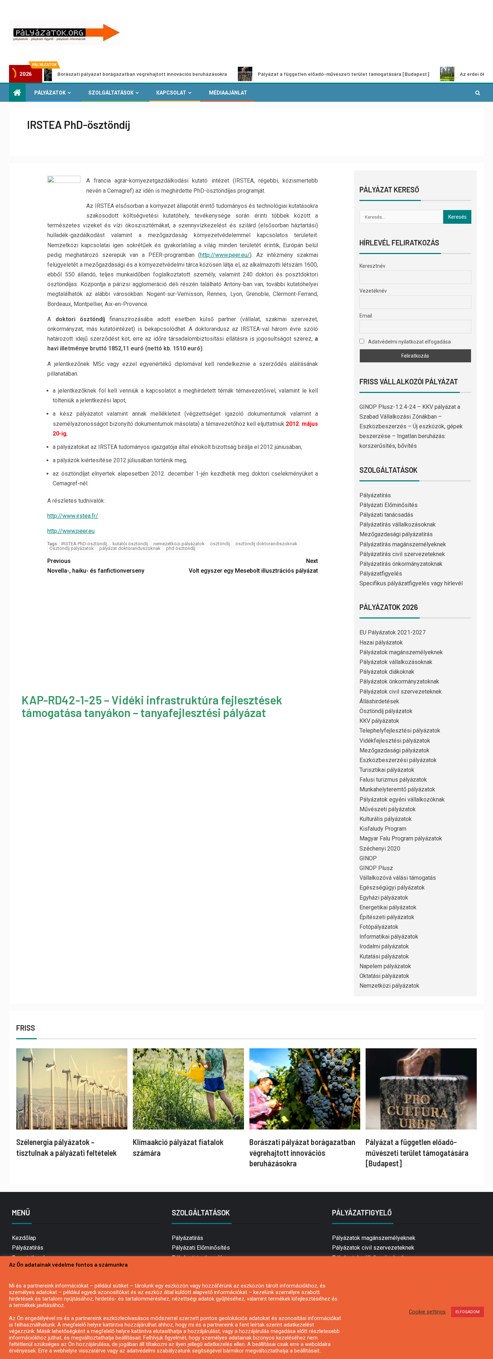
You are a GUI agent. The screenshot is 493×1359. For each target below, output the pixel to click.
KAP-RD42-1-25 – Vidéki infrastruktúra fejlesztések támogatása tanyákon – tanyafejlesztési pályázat (152, 706)
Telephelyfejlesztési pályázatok (399, 730)
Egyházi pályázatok (383, 897)
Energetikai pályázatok (387, 907)
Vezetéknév (373, 291)
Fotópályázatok (378, 926)
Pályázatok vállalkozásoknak (395, 662)
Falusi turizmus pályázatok (393, 779)
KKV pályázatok (379, 720)
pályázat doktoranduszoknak (130, 548)
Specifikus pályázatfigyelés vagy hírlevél (411, 583)
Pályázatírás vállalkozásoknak (397, 524)
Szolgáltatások (111, 93)
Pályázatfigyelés (380, 573)
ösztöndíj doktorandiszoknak (266, 543)
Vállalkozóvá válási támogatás (397, 877)
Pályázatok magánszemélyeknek (401, 652)
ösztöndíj (220, 543)
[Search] (477, 93)
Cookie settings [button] (427, 1311)
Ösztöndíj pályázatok (71, 548)
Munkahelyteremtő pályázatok (397, 789)
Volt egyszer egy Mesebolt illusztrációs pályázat (253, 566)
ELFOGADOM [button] (467, 1312)
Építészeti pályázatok (386, 917)
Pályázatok (50, 93)
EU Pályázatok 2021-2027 (392, 632)
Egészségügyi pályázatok (392, 887)
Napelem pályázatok (385, 966)
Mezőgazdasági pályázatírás (396, 534)
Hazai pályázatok (381, 642)
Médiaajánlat (228, 93)
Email (365, 316)
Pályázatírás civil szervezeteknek (402, 554)
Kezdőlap (24, 1238)
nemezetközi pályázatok (179, 543)
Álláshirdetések (379, 701)
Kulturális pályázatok (385, 819)
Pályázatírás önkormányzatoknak (400, 563)
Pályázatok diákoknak (386, 671)
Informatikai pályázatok (388, 936)
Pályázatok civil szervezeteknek (400, 691)
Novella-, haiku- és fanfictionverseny (95, 566)
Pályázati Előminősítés (388, 505)
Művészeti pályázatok (387, 809)
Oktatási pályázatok (384, 976)
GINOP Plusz (376, 868)
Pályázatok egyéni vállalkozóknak (402, 799)
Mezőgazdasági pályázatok (394, 750)
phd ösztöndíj (180, 548)
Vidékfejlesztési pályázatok (394, 740)
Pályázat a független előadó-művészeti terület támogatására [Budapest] (301, 74)
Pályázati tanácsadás (386, 514)
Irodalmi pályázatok (384, 946)
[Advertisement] (183, 635)
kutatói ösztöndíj (130, 543)
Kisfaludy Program (382, 828)
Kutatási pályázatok (384, 956)
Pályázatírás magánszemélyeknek (402, 544)
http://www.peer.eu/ (225, 255)
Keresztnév (372, 266)
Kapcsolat (171, 93)
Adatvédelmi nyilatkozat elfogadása (409, 342)
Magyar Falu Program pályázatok (400, 838)
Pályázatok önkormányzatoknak (399, 681)
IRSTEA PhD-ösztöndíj (84, 543)
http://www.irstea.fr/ (72, 515)
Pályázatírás (375, 495)
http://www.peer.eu (71, 531)
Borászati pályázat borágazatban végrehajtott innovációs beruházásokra (302, 1152)
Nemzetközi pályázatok (389, 985)
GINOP (368, 858)
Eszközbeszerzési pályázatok (398, 760)
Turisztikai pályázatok (386, 769)
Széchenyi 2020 (379, 848)
